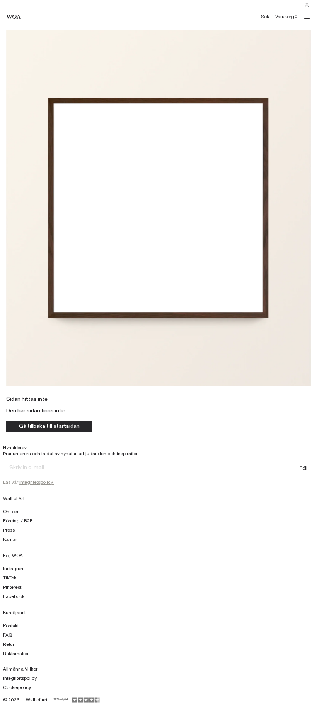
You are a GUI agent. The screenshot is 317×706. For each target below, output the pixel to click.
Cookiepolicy (17, 687)
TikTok (9, 578)
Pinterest (12, 587)
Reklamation (16, 653)
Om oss (11, 511)
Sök (265, 16)
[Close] (307, 4)
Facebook (13, 596)
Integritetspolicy (20, 678)
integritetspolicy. (36, 482)
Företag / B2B (18, 521)
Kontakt (11, 625)
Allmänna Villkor (20, 669)
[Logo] (13, 17)
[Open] (307, 16)
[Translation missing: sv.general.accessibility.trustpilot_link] (61, 700)
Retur (8, 644)
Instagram (14, 568)
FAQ (7, 635)
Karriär (10, 539)
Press (9, 530)
